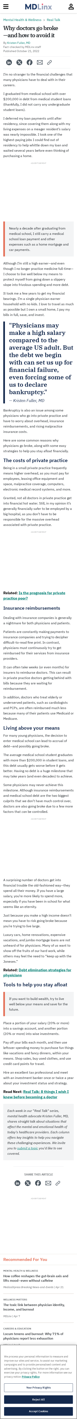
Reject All (38, 1399)
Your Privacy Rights (38, 1387)
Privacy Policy (31, 1376)
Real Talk (53, 20)
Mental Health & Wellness (22, 20)
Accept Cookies (38, 1411)
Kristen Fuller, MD (18, 43)
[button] (49, 62)
